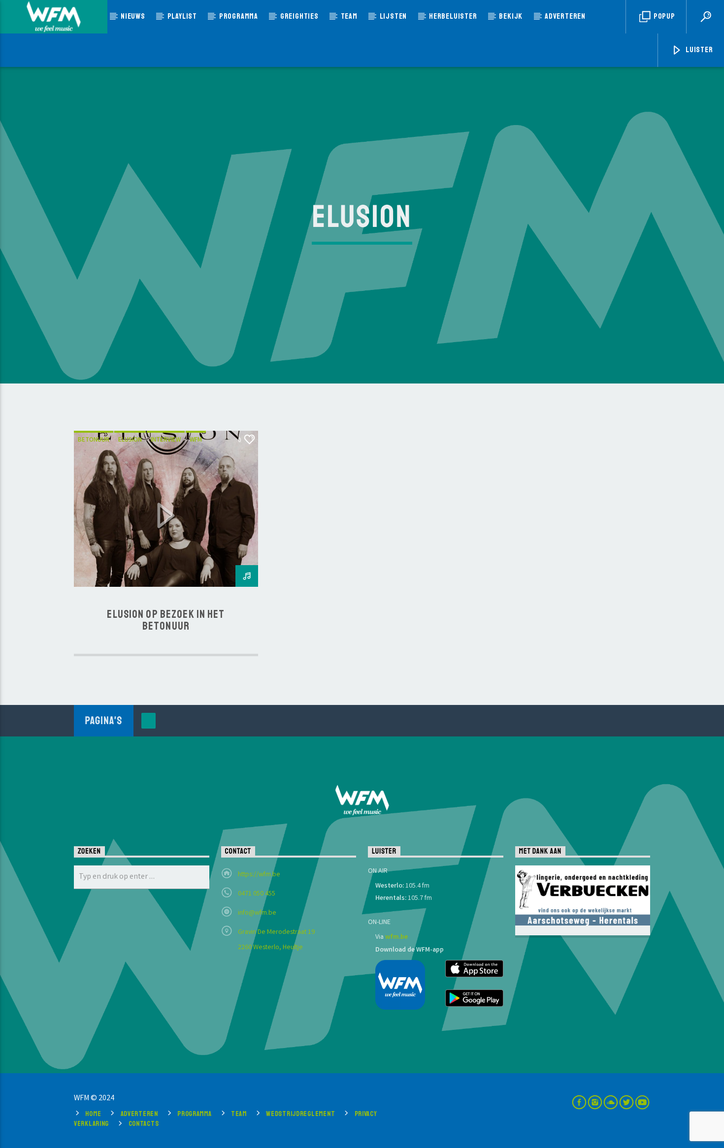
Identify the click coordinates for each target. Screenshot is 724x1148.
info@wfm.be (257, 913)
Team (349, 16)
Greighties (299, 16)
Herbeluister (453, 16)
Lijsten (393, 16)
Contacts (144, 1123)
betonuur (93, 440)
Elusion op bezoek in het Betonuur (166, 620)
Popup (663, 16)
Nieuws (133, 16)
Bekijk (511, 16)
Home (93, 1113)
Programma (238, 16)
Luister (698, 50)
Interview (166, 440)
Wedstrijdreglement (300, 1113)
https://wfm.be (259, 875)
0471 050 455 (256, 894)
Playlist (182, 16)
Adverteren (565, 16)
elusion (130, 440)
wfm (196, 440)
